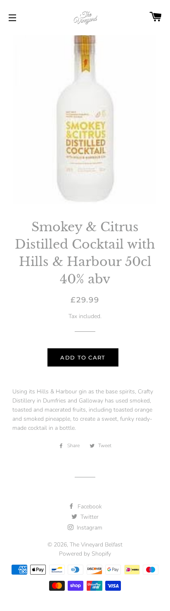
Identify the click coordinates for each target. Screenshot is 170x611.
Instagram (88, 528)
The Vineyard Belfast (96, 545)
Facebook (89, 506)
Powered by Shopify (85, 554)
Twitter (89, 517)
